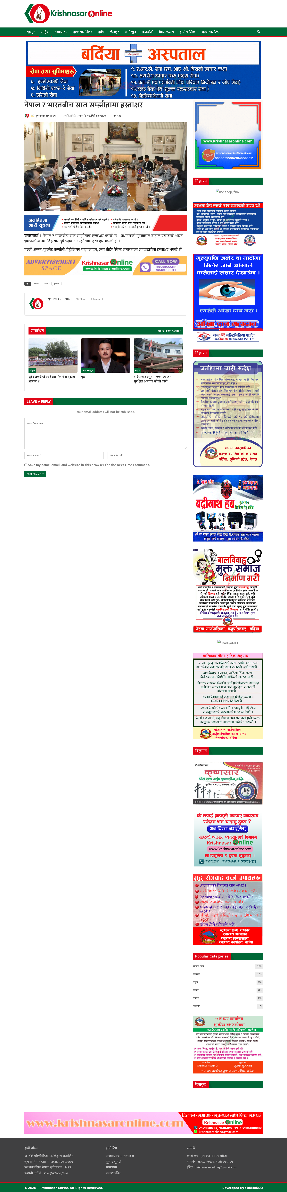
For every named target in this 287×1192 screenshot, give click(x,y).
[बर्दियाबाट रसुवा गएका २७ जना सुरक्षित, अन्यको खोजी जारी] (158, 355)
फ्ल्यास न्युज (87, 370)
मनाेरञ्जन (130, 32)
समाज (196, 990)
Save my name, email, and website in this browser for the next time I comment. (89, 465)
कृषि (101, 32)
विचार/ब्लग (166, 32)
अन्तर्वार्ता (147, 32)
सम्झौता (47, 283)
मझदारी (36, 283)
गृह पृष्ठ (31, 32)
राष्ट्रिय (45, 32)
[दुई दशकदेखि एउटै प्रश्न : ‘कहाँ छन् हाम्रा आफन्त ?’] (53, 355)
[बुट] (105, 355)
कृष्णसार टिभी (211, 32)
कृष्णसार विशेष (83, 32)
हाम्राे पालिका (188, 32)
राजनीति (196, 1006)
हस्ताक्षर (57, 283)
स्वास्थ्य (196, 998)
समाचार (59, 32)
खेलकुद (114, 32)
